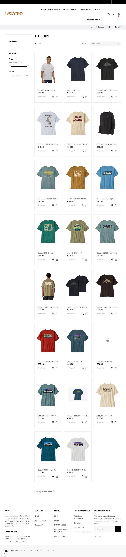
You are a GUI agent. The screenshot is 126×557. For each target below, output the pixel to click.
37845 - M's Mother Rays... (77, 199)
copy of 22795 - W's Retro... (107, 90)
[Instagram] (109, 2)
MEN (56, 516)
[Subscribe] (118, 529)
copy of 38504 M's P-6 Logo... (46, 91)
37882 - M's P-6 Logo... (105, 199)
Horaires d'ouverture (82, 532)
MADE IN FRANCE (60, 536)
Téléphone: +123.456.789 (79, 517)
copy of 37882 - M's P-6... (47, 416)
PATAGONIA (19, 76)
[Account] (113, 15)
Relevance (106, 44)
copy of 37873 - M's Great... (75, 253)
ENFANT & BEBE (60, 525)
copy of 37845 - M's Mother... (45, 253)
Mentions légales (41, 520)
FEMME (57, 520)
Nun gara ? (39, 525)
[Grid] (36, 43)
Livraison (38, 516)
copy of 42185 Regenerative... (73, 91)
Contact (77, 523)
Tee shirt (13, 41)
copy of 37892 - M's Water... (104, 416)
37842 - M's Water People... (48, 199)
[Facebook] (105, 2)
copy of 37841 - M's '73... (76, 361)
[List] (39, 43)
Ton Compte (79, 527)
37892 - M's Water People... (77, 416)
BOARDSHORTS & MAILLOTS (60, 531)
